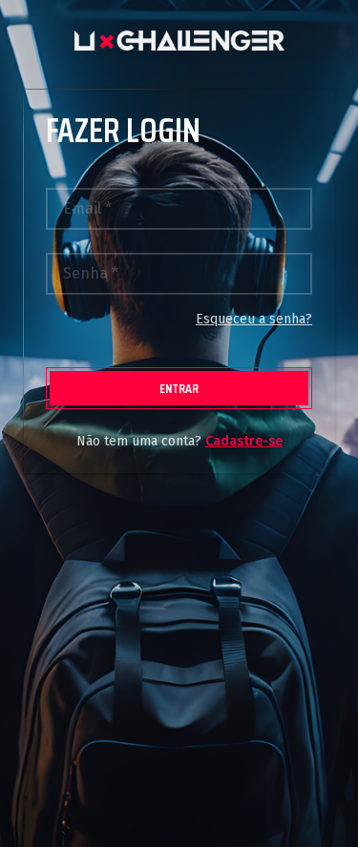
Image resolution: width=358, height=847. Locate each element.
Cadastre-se (244, 441)
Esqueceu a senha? (254, 319)
